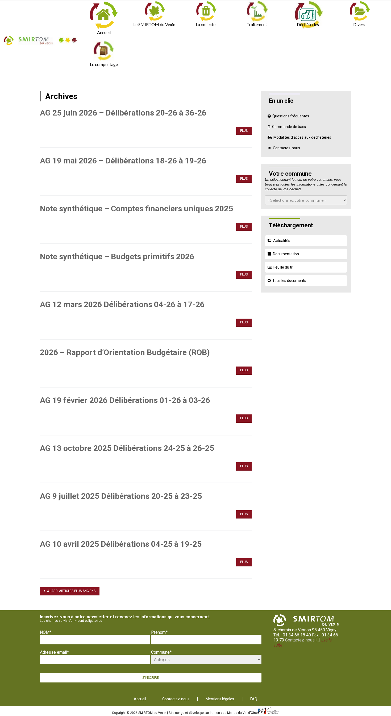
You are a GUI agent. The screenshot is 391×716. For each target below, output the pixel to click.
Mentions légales (220, 699)
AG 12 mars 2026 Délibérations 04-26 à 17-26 (122, 304)
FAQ (253, 699)
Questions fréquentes (290, 116)
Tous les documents (289, 280)
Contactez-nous (286, 148)
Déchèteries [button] (308, 24)
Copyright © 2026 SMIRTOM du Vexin (139, 713)
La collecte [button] (205, 24)
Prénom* (159, 632)
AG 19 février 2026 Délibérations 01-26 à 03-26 (125, 400)
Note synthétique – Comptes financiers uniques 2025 (136, 208)
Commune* (161, 652)
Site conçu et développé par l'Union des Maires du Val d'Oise (213, 713)
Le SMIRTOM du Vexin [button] (154, 24)
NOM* (45, 632)
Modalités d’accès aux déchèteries (302, 137)
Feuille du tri (283, 267)
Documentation (286, 254)
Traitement (257, 24)
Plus (244, 131)
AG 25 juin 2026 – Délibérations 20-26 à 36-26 (123, 112)
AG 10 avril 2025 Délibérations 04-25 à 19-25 (121, 544)
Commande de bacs (289, 127)
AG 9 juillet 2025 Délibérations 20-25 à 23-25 (121, 496)
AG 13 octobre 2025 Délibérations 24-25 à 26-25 (127, 448)
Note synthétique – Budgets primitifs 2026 (117, 256)
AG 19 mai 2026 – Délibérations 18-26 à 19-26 (123, 160)
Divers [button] (359, 24)
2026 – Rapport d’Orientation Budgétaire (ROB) (125, 352)
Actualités (281, 240)
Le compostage (104, 64)
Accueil (104, 32)
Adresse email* (54, 652)
